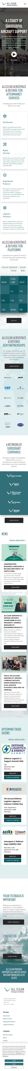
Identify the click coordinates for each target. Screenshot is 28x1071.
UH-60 (13, 309)
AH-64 (4, 282)
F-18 (12, 300)
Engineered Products (8, 182)
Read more (15, 587)
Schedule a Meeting (12, 777)
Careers (5, 1040)
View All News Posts (17, 540)
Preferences (14, 1067)
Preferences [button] (5, 1056)
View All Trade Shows (16, 739)
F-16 (3, 300)
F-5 (12, 291)
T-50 (3, 309)
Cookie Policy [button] (18, 1052)
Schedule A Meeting (12, 820)
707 (21, 309)
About (5, 1038)
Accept (14, 1060)
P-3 (21, 300)
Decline (14, 1064)
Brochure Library (8, 1035)
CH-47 (22, 282)
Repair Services (6, 151)
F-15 (21, 291)
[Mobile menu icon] (24, 3)
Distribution (8, 122)
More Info (12, 773)
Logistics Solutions (7, 215)
